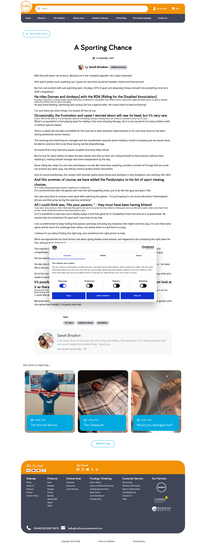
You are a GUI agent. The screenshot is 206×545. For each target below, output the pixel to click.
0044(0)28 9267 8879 (46, 528)
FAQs (125, 499)
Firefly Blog (121, 18)
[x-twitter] (92, 470)
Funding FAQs (95, 499)
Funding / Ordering (100, 18)
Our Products (59, 18)
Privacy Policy (139, 542)
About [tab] (138, 255)
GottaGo (50, 486)
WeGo (49, 506)
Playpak (50, 489)
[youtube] (87, 470)
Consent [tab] (67, 255)
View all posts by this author (69, 349)
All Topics (69, 323)
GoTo (49, 483)
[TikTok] (97, 470)
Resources (70, 486)
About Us (42, 18)
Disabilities (102, 323)
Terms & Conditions (106, 542)
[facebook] (78, 470)
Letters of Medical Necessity (102, 486)
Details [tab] (103, 255)
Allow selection (103, 296)
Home (28, 18)
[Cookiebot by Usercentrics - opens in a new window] (143, 247)
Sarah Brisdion (98, 67)
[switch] (89, 286)
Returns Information (131, 489)
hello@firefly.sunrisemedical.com (85, 528)
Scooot (50, 493)
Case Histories (72, 489)
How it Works (95, 483)
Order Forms (95, 493)
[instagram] (82, 470)
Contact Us (162, 18)
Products (30, 489)
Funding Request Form (99, 489)
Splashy (50, 496)
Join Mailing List (129, 493)
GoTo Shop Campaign (142, 18)
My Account (162, 9)
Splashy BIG (52, 499)
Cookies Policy (32, 496)
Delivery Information (131, 486)
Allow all (137, 296)
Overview (70, 483)
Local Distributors (97, 496)
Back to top (103, 443)
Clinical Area (78, 18)
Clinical (29, 493)
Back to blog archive (38, 34)
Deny (69, 296)
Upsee (50, 503)
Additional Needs (118, 67)
